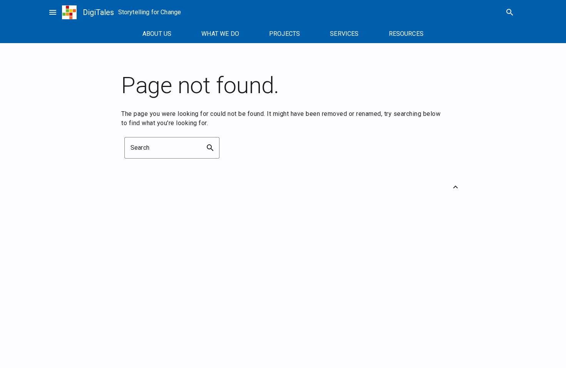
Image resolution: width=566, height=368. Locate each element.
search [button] (210, 147)
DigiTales (98, 12)
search (509, 12)
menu (52, 12)
